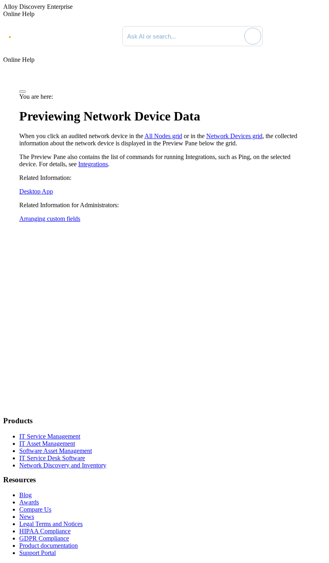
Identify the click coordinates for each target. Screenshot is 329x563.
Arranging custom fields (49, 218)
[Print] (22, 91)
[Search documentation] (237, 36)
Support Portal (37, 552)
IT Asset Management (47, 443)
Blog (25, 495)
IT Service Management (49, 436)
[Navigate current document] (318, 36)
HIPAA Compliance (45, 531)
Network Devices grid (234, 136)
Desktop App (36, 191)
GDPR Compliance (44, 538)
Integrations (93, 164)
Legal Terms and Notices (51, 523)
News (26, 516)
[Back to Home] (296, 36)
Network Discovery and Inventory (62, 465)
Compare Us (35, 509)
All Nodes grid (163, 136)
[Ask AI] (252, 36)
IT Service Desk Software (52, 458)
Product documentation (48, 545)
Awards (29, 502)
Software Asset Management (55, 450)
